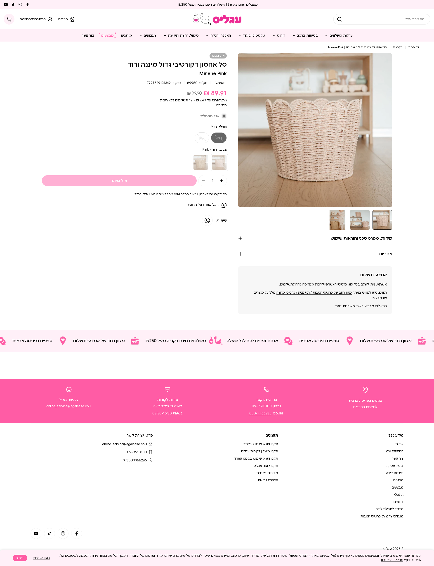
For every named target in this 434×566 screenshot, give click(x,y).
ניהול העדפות (41, 558)
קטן (199, 139)
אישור (20, 558)
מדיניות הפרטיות (392, 560)
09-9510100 (262, 406)
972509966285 (135, 460)
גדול (216, 139)
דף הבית (413, 47)
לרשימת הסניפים (365, 407)
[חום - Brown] (200, 162)
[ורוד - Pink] (219, 162)
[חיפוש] (339, 19)
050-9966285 (260, 413)
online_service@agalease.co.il (68, 406)
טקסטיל (398, 47)
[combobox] (381, 19)
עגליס (387, 549)
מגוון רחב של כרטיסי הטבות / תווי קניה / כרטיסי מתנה (314, 292)
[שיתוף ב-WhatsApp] (207, 220)
